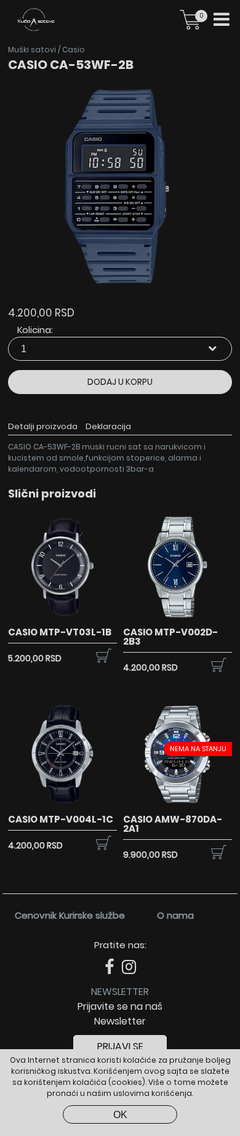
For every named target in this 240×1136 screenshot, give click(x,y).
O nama (175, 915)
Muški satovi (32, 49)
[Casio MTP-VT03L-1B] (62, 618)
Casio (73, 49)
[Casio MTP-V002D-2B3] (177, 618)
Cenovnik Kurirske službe (70, 915)
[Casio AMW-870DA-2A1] (177, 806)
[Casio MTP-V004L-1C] (62, 806)
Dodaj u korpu (120, 382)
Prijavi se (120, 1046)
